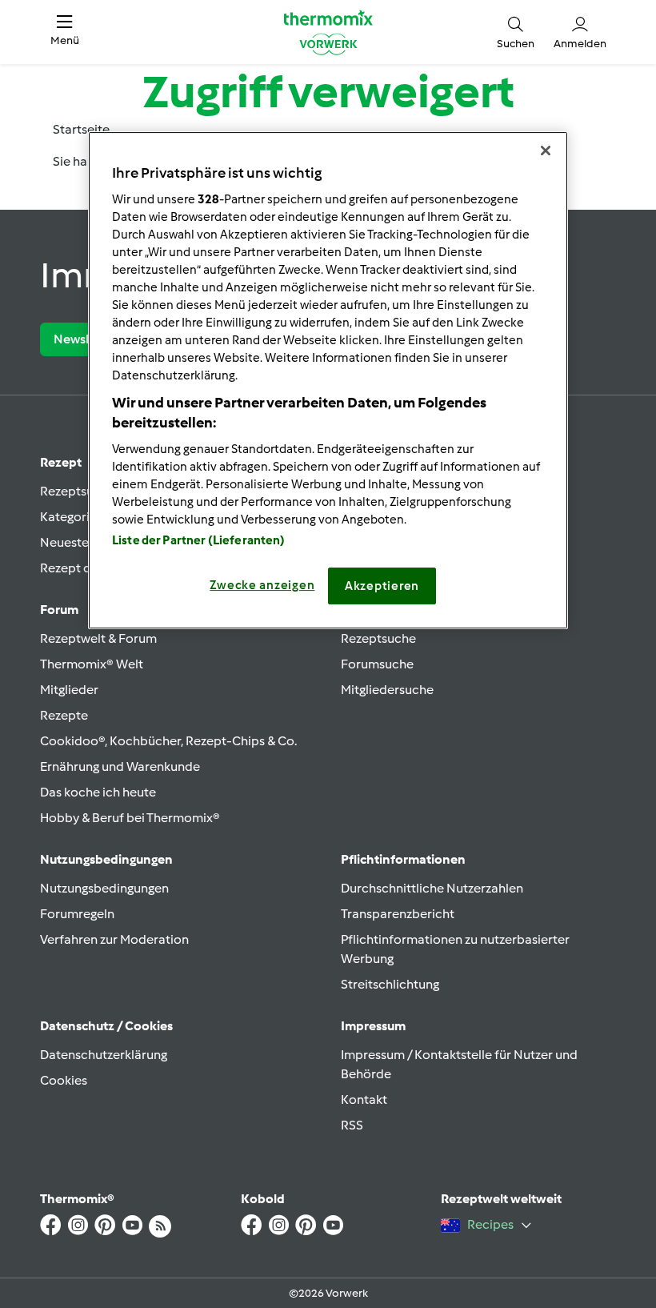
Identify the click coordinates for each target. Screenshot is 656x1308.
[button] (65, 32)
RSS (352, 1125)
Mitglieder (69, 689)
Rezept (61, 462)
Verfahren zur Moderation (114, 939)
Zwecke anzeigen (262, 585)
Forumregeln (77, 913)
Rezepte (64, 715)
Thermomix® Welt (91, 664)
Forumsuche (377, 664)
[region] (328, 380)
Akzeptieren (382, 586)
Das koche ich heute (98, 792)
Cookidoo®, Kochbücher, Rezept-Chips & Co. (168, 740)
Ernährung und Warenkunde (120, 766)
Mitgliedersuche (387, 689)
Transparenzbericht (397, 913)
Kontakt (364, 1099)
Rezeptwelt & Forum (98, 638)
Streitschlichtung (390, 984)
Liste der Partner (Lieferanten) (199, 540)
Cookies (63, 1080)
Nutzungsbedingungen (104, 888)
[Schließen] (545, 150)
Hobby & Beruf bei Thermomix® (130, 817)
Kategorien (72, 516)
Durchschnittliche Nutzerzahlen (432, 888)
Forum (59, 609)
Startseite (81, 129)
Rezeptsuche (77, 491)
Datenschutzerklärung (103, 1054)
